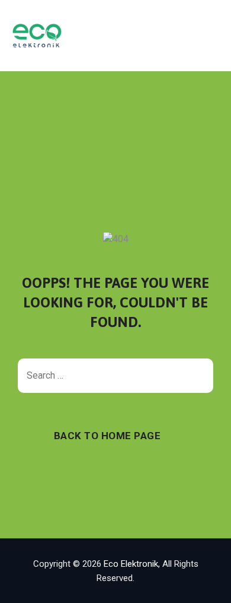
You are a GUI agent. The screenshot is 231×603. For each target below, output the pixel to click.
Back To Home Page (107, 436)
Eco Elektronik (131, 563)
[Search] (198, 376)
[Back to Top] (205, 583)
